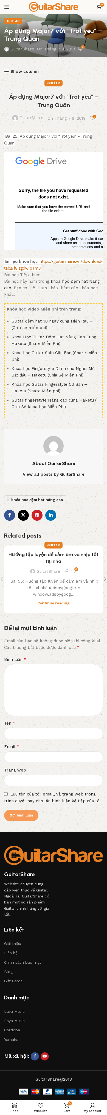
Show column (24, 71)
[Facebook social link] (9, 515)
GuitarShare (22, 49)
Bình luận (15, 659)
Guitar (13, 21)
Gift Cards (13, 981)
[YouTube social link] (45, 1056)
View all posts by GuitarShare (54, 474)
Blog (8, 971)
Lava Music (14, 1011)
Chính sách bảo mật (22, 962)
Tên (9, 723)
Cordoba (12, 1030)
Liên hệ (11, 953)
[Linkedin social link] (50, 515)
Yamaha (11, 1039)
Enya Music (14, 1020)
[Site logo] (53, 6)
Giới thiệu (12, 943)
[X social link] (23, 515)
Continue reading (53, 603)
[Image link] (53, 854)
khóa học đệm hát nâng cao (37, 500)
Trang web (15, 770)
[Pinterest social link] (37, 515)
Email (11, 746)
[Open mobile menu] (6, 6)
